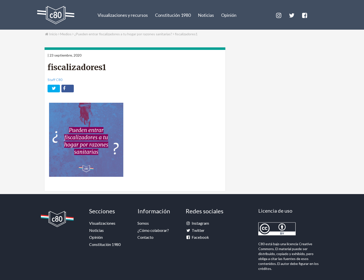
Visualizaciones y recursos (123, 15)
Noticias (206, 15)
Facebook (200, 237)
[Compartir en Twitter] (54, 88)
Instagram (200, 223)
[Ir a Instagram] (278, 14)
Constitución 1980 (173, 15)
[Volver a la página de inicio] (55, 15)
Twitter (198, 230)
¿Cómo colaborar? (153, 230)
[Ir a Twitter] (291, 14)
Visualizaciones (102, 223)
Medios (66, 34)
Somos (143, 223)
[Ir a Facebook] (304, 14)
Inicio (52, 34)
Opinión (228, 15)
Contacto (145, 237)
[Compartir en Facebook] (67, 88)
